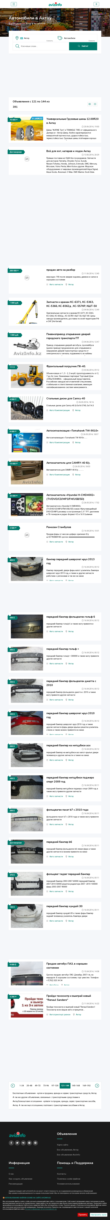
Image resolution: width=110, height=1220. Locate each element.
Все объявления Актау (20, 24)
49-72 (38, 1085)
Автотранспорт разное (60, 1014)
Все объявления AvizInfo (68, 1155)
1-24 (21, 1085)
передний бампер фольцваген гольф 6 (70, 617)
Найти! (84, 46)
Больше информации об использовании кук (41, 1209)
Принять (82, 1214)
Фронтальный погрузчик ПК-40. (66, 366)
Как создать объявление (20, 1179)
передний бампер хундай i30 (64, 906)
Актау (26, 38)
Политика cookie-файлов (68, 1179)
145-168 (76, 1085)
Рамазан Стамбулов (58, 527)
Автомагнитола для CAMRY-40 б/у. (68, 463)
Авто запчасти (56, 284)
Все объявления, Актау (67, 1150)
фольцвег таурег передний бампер (68, 874)
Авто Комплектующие (60, 410)
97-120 (55, 1085)
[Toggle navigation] (14, 4)
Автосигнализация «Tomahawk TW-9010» (72, 430)
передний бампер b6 (59, 842)
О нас (11, 1174)
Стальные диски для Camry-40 (65, 398)
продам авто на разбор (60, 270)
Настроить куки (98, 1214)
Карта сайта (62, 1145)
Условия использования (68, 1184)
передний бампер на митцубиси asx (68, 745)
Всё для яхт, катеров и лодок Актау (68, 151)
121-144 (65, 1085)
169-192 (86, 1085)
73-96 (46, 1085)
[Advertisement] (55, 74)
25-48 (29, 1085)
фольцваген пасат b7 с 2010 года (67, 810)
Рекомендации (16, 1184)
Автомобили (69, 38)
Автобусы (54, 985)
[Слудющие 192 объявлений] (96, 1086)
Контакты (61, 1174)
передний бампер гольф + (62, 649)
